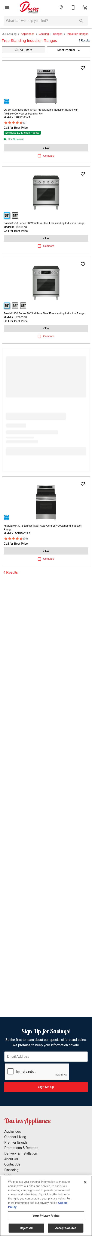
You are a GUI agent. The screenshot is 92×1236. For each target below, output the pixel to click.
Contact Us (12, 1164)
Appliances (27, 33)
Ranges (57, 33)
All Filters (26, 50)
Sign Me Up (46, 1087)
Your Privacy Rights (46, 1215)
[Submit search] (81, 21)
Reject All (26, 1228)
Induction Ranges (77, 33)
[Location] (61, 7)
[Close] (85, 1182)
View (46, 147)
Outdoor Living (15, 1137)
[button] (7, 7)
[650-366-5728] (73, 7)
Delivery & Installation (20, 1153)
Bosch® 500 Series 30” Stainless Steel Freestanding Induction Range (44, 223)
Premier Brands (16, 1142)
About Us (11, 1159)
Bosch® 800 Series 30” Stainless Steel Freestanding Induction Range (44, 313)
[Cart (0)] (85, 7)
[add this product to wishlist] (83, 68)
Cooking (44, 33)
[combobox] (68, 49)
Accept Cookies (65, 1228)
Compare (48, 155)
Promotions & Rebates (21, 1148)
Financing (11, 1170)
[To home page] (29, 7)
